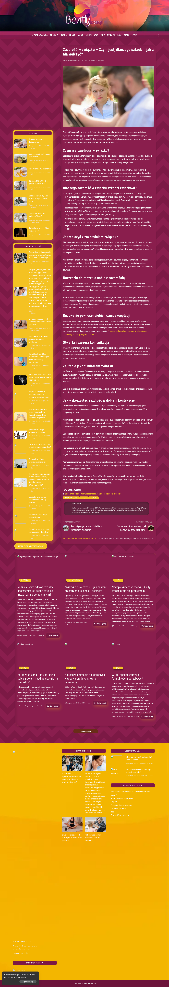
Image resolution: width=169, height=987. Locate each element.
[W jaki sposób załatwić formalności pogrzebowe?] (133, 657)
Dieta (32, 163)
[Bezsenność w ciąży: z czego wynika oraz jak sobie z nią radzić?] (20, 201)
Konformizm (116, 798)
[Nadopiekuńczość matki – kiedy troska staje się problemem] (20, 342)
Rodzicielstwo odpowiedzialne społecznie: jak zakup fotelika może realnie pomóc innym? (40, 255)
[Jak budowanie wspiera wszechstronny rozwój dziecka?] (20, 502)
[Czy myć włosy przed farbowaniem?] (20, 143)
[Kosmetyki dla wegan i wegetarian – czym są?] (20, 434)
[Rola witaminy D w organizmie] (20, 172)
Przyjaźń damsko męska (121, 805)
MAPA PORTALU (90, 984)
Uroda (33, 148)
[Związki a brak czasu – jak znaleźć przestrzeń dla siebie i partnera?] (20, 324)
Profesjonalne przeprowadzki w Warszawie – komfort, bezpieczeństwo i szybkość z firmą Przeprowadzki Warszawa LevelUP (39, 479)
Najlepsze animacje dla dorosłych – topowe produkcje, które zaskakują (38, 394)
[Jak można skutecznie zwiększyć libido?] (20, 217)
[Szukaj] (158, 35)
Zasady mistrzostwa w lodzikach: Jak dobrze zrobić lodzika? (93, 494)
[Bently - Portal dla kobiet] (84, 15)
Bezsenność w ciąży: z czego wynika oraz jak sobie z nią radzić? (39, 199)
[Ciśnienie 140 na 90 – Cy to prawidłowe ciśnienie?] (20, 185)
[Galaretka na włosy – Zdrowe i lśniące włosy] (20, 232)
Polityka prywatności (20, 953)
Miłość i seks (93, 60)
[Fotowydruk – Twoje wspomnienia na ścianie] (20, 463)
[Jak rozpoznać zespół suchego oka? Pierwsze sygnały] (117, 760)
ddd (112, 812)
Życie (102, 60)
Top (99, 60)
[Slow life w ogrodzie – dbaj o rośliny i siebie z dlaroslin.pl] (20, 533)
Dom (32, 468)
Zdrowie (33, 175)
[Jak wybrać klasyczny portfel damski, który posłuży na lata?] (20, 448)
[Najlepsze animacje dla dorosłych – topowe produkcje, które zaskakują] (20, 397)
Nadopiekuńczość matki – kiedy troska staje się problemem (38, 339)
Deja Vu (114, 802)
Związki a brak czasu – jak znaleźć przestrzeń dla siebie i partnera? (40, 322)
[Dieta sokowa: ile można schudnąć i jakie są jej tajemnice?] (117, 772)
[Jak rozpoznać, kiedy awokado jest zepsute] (20, 158)
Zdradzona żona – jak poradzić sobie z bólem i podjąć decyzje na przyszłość (40, 377)
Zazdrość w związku (120, 815)
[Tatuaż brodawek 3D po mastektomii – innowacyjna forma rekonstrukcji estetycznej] (20, 361)
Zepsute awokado (118, 808)
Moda (33, 453)
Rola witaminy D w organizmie (40, 169)
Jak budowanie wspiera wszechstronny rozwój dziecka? (37, 500)
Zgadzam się (28, 982)
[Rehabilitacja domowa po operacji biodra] (20, 519)
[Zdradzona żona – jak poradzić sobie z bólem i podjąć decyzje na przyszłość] (20, 380)
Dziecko (33, 264)
